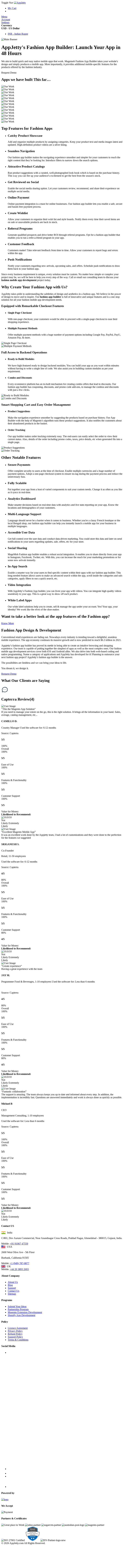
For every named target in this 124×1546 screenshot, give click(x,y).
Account (5, 19)
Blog (10, 1285)
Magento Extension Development (25, 1312)
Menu (4, 16)
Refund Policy (15, 1334)
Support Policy (15, 1336)
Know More (7, 623)
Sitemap (12, 1293)
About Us (13, 1282)
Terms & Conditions (18, 1339)
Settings (5, 22)
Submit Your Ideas (17, 1306)
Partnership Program (18, 1309)
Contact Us (13, 1290)
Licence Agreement (18, 1328)
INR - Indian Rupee (18, 33)
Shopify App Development (21, 1315)
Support (12, 1288)
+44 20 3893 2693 (19, 1269)
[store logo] (20, 2)
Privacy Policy (15, 1331)
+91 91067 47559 (19, 1243)
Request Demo (8, 673)
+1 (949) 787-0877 (19, 1263)
